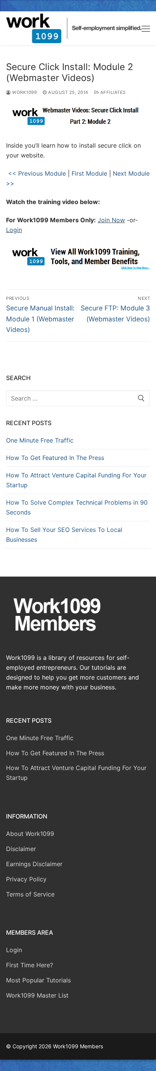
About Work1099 (30, 833)
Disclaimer (21, 849)
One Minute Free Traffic (39, 440)
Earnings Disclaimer (34, 864)
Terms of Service (30, 894)
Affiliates (112, 92)
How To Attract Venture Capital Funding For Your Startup (76, 480)
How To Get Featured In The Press (55, 457)
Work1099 (24, 92)
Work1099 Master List (37, 995)
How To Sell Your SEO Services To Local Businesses (64, 534)
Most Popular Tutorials (38, 980)
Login (14, 230)
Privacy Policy (26, 879)
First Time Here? (29, 965)
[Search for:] (78, 398)
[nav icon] (146, 28)
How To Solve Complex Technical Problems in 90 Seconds (77, 507)
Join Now (111, 220)
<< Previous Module (36, 173)
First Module (89, 173)
